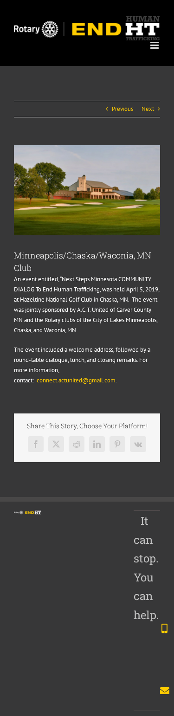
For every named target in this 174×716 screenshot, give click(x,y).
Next (148, 109)
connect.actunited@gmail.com (76, 380)
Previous (122, 109)
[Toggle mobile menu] (155, 45)
